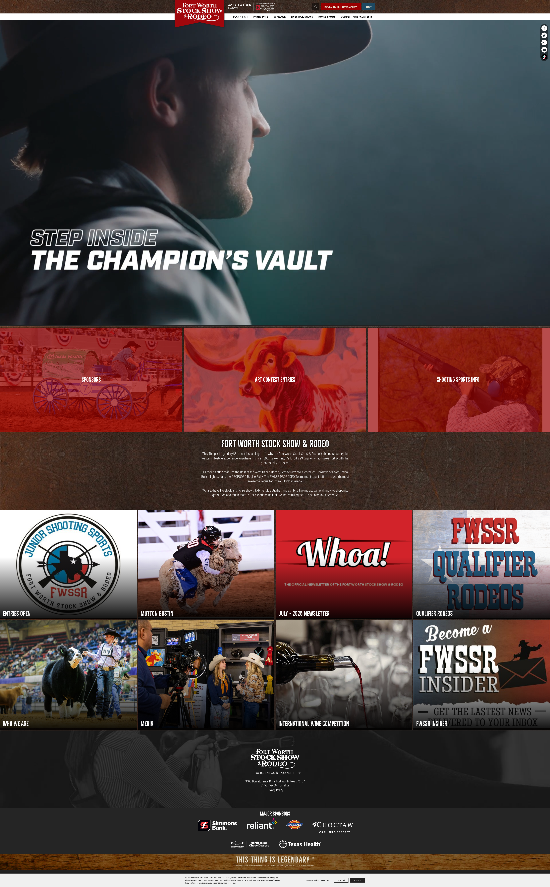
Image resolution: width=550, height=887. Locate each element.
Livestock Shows (302, 16)
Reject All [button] (341, 880)
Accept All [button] (358, 880)
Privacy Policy (275, 790)
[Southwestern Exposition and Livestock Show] (199, 14)
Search (315, 6)
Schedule (279, 16)
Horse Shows (326, 16)
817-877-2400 (269, 785)
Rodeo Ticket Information (340, 6)
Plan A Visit (240, 16)
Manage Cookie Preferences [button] (317, 880)
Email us (284, 785)
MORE (91, 391)
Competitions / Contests (357, 16)
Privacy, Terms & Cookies (305, 865)
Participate (260, 16)
